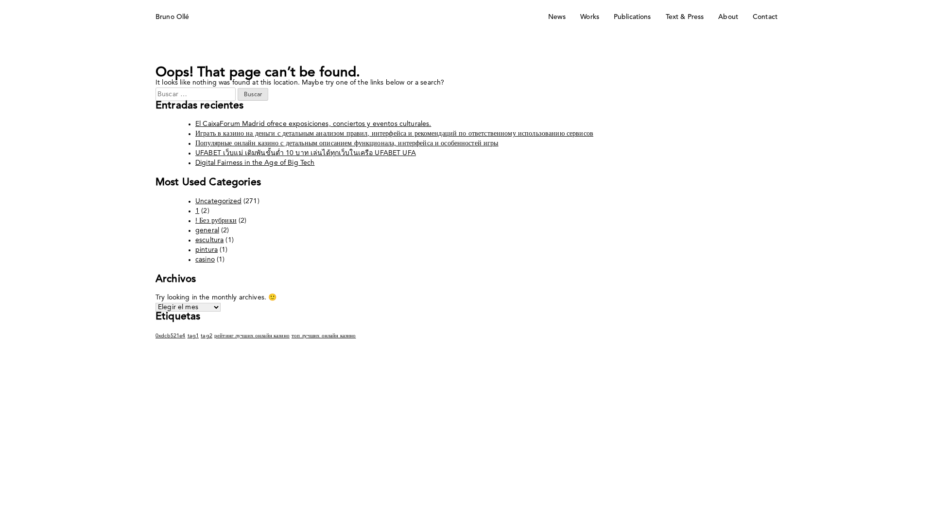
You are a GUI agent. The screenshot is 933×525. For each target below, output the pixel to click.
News (557, 17)
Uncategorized (218, 201)
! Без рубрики (216, 220)
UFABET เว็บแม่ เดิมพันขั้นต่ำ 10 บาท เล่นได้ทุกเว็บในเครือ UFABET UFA (305, 153)
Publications (632, 17)
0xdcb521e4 (170, 336)
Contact (765, 17)
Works (589, 17)
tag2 (206, 336)
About (728, 17)
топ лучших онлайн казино (324, 336)
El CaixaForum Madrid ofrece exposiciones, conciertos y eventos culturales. (313, 124)
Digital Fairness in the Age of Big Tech (254, 162)
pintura (206, 249)
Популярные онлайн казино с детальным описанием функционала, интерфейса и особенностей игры (347, 143)
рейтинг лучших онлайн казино (252, 336)
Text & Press (685, 17)
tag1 (193, 336)
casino (205, 259)
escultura (209, 240)
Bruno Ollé (172, 17)
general (207, 230)
